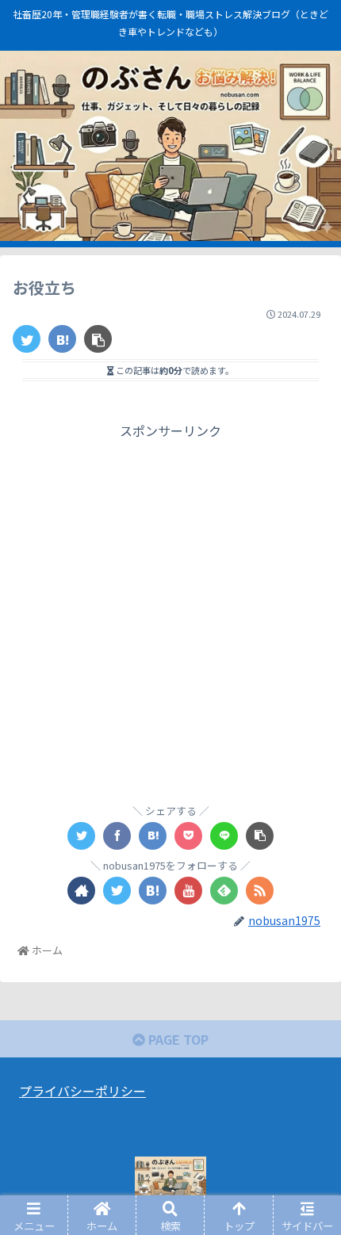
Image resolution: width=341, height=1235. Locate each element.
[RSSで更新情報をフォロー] (260, 890)
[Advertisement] (170, 612)
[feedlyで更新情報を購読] (224, 890)
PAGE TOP (177, 1039)
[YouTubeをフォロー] (188, 890)
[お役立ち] (62, 339)
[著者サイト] (81, 890)
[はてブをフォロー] (153, 890)
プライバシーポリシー (82, 1090)
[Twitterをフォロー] (117, 890)
